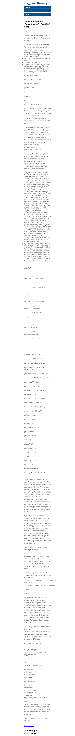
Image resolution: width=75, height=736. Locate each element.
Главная (28, 7)
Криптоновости (31, 11)
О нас (28, 14)
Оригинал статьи (29, 726)
